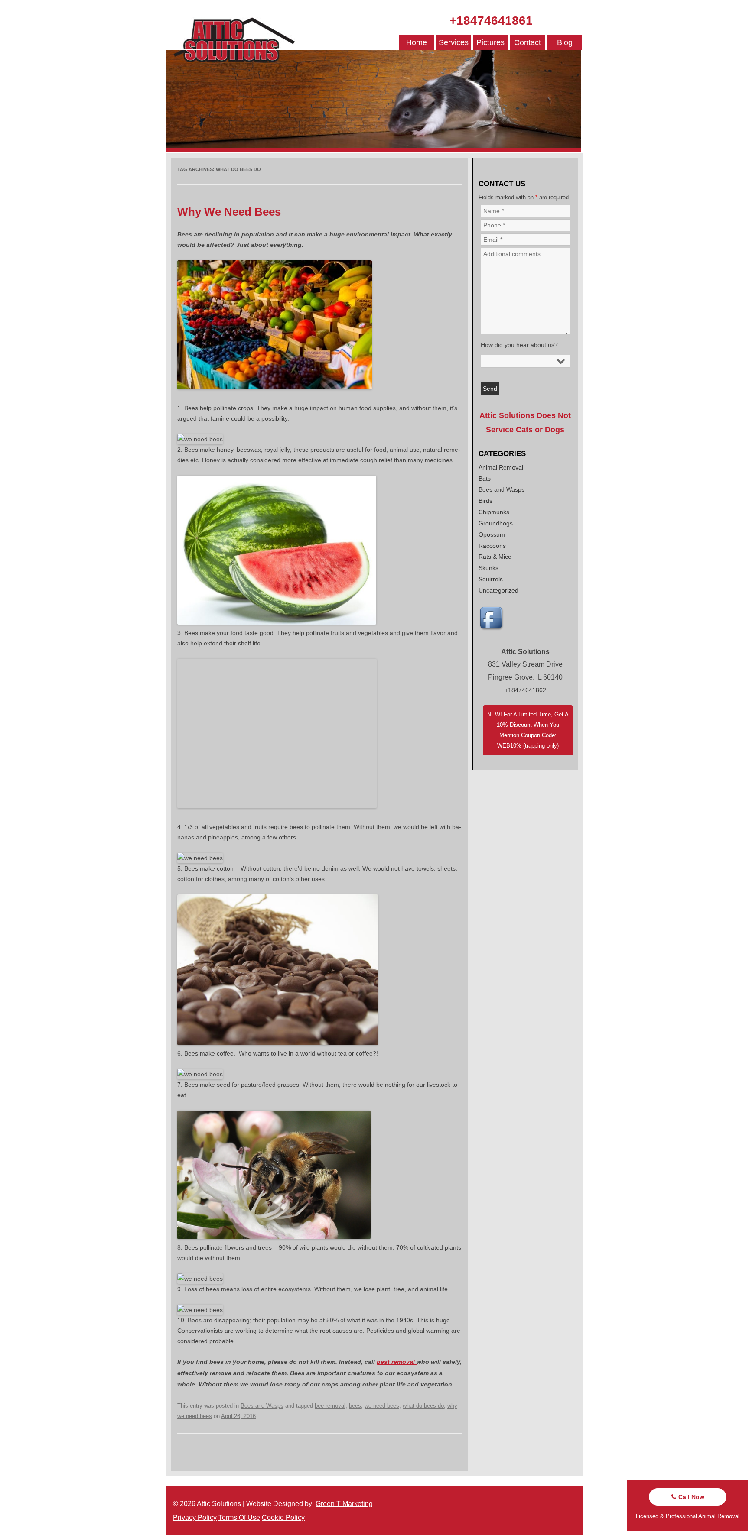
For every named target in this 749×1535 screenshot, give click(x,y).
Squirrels (491, 579)
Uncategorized (498, 590)
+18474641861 (491, 20)
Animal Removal (501, 467)
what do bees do (423, 1405)
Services (454, 42)
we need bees (382, 1405)
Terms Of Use (239, 1517)
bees (355, 1405)
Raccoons (492, 545)
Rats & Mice (495, 556)
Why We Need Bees (229, 211)
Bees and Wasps (262, 1405)
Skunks (488, 567)
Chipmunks (494, 511)
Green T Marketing (344, 1503)
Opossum (492, 534)
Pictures (490, 42)
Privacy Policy (195, 1517)
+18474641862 (525, 690)
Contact (527, 42)
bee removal (330, 1405)
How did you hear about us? (519, 344)
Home (416, 42)
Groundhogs (496, 523)
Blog (565, 42)
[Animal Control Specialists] (373, 150)
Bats (485, 478)
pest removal (397, 1361)
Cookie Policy (283, 1517)
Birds (485, 500)
